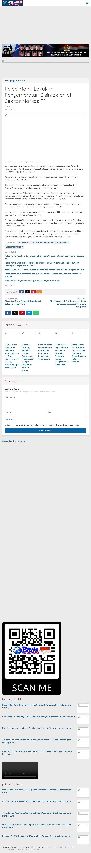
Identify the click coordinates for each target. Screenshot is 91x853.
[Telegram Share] (29, 313)
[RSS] (39, 291)
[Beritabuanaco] (12, 3)
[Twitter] (27, 291)
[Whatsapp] (36, 313)
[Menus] (87, 2)
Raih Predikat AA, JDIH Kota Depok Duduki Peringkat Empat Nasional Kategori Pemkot (79, 353)
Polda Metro (62, 242)
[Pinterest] (33, 291)
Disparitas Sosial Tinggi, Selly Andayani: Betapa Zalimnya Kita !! (23, 301)
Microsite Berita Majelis (65, 847)
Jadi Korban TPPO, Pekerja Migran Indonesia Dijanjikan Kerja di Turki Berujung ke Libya (44, 269)
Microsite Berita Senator (33, 850)
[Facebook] (21, 291)
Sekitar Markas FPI (14, 247)
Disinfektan (23, 242)
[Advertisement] (45, 23)
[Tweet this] (15, 313)
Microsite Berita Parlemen (11, 850)
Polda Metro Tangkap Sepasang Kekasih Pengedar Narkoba (32, 280)
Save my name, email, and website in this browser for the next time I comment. (43, 425)
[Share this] (8, 313)
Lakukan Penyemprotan (42, 242)
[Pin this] (22, 313)
